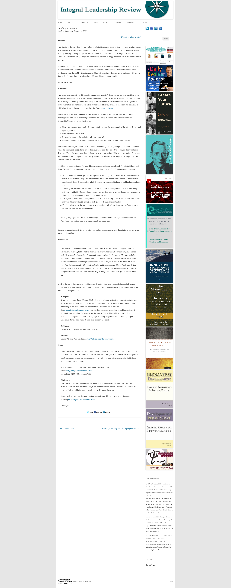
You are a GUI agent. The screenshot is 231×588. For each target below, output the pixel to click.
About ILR (84, 22)
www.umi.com (107, 108)
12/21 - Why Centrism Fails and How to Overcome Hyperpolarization (159, 538)
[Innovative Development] (159, 408)
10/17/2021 (150, 495)
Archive (130, 22)
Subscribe (71, 22)
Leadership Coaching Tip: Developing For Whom (121, 429)
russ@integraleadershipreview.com (100, 339)
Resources (118, 22)
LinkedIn (107, 412)
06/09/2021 (162, 541)
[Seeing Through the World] (159, 174)
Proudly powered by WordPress (82, 581)
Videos (105, 22)
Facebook (99, 412)
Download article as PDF (131, 37)
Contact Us (143, 22)
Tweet (91, 412)
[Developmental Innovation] (159, 448)
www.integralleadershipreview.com (77, 310)
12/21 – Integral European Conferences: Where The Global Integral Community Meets (159, 520)
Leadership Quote (66, 429)
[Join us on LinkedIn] (155, 29)
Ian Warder (149, 517)
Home (60, 22)
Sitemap (171, 581)
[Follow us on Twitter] (147, 29)
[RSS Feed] (160, 29)
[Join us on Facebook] (151, 29)
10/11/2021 (163, 523)
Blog (96, 22)
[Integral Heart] (159, 469)
